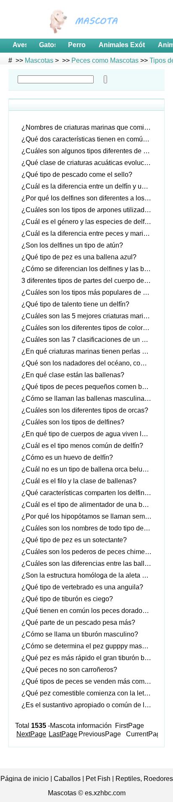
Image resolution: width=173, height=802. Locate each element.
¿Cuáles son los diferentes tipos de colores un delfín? (89, 327)
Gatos (46, 44)
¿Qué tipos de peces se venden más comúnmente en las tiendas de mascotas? (89, 681)
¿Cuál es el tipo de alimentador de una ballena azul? (89, 504)
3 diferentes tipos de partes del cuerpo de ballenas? (89, 280)
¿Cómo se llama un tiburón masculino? (79, 634)
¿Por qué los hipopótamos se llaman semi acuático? (89, 516)
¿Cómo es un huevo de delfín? (67, 457)
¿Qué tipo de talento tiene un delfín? (75, 304)
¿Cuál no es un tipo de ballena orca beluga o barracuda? (89, 469)
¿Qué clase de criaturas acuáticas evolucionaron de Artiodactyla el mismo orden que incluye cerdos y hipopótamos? (89, 162)
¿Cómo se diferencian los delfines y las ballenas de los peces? (89, 268)
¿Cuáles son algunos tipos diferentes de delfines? (89, 151)
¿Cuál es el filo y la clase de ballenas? (78, 481)
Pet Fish (98, 778)
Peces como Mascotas (105, 60)
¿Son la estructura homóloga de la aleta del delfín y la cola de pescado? (89, 575)
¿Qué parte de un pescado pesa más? (78, 622)
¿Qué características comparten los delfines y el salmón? (89, 492)
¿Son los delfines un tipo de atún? (72, 245)
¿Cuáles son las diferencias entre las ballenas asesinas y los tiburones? (89, 563)
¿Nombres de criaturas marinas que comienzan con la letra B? (89, 127)
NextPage (31, 734)
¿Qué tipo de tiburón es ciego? (67, 598)
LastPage (63, 734)
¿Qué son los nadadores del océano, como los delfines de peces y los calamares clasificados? (89, 363)
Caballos (67, 778)
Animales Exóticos (121, 44)
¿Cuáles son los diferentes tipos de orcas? (84, 410)
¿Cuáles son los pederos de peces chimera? (88, 551)
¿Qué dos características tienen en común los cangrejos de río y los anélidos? (89, 139)
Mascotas (39, 60)
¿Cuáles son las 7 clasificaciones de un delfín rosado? (89, 339)
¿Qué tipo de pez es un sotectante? (74, 540)
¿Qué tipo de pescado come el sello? (76, 174)
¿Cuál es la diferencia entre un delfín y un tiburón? (89, 186)
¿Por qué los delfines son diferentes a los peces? (89, 198)
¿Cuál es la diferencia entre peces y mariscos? (89, 233)
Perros (76, 44)
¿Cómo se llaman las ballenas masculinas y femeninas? (89, 398)
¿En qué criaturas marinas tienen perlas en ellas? (89, 351)
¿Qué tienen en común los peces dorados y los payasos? (89, 610)
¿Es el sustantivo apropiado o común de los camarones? (89, 705)
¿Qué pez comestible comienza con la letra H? (89, 693)
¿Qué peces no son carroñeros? (69, 669)
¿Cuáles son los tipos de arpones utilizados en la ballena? (89, 209)
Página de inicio (24, 778)
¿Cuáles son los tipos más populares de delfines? (89, 292)
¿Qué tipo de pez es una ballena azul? (78, 257)
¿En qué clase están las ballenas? (72, 374)
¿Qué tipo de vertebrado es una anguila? (82, 587)
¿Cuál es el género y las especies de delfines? (89, 221)
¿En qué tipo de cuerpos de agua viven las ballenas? (89, 433)
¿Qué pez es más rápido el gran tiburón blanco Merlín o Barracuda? (89, 657)
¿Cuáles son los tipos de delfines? (72, 422)
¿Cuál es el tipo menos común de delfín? (82, 445)
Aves (18, 44)
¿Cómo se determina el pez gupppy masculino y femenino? (89, 646)
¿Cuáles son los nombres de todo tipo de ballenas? (89, 528)
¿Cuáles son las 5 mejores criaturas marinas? (89, 316)
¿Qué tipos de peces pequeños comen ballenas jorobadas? (89, 386)
